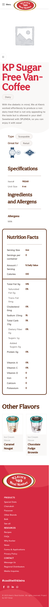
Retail (26, 143)
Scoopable (24, 136)
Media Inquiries (11, 571)
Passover (8, 510)
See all (7, 523)
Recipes (7, 532)
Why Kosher (9, 540)
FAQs (6, 536)
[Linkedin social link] (13, 587)
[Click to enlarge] (3, 57)
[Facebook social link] (4, 587)
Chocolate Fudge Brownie (34, 448)
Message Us (10, 562)
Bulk (6, 519)
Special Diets (10, 502)
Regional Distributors (14, 566)
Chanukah (9, 506)
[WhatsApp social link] (17, 587)
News (6, 545)
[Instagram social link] (8, 587)
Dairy (8, 97)
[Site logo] (25, 5)
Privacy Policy (10, 553)
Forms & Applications (14, 549)
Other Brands (10, 514)
